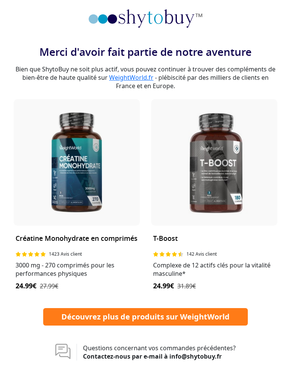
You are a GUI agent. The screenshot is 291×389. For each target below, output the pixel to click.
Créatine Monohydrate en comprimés (77, 239)
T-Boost (165, 239)
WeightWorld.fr (131, 77)
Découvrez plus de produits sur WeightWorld (145, 317)
